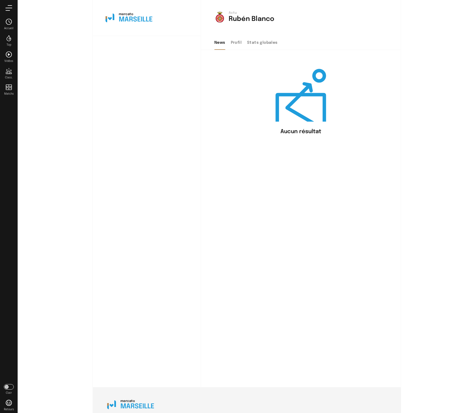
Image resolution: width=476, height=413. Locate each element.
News (219, 43)
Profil (236, 43)
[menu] (9, 8)
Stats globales (262, 43)
